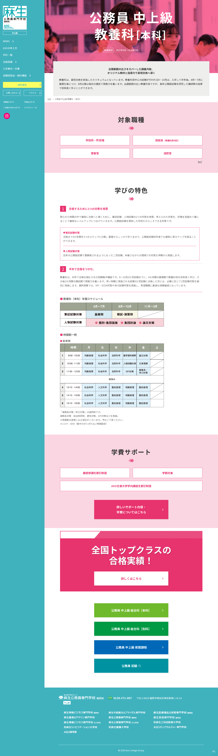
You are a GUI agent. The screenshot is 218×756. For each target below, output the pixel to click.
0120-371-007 (122, 698)
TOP (49, 99)
